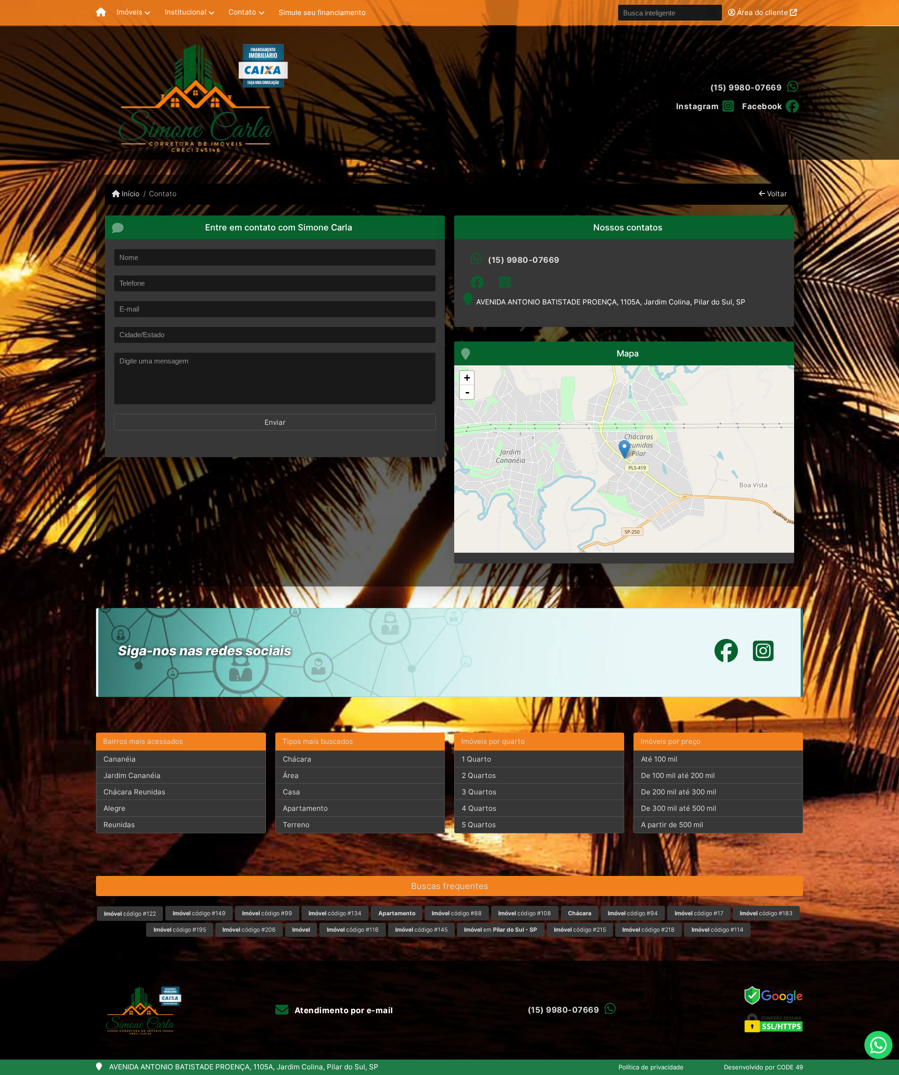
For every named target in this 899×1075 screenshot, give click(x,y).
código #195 (180, 929)
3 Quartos (479, 791)
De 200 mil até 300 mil (678, 791)
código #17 (699, 913)
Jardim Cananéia (132, 775)
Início (130, 193)
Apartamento (305, 808)
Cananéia (119, 759)
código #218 (648, 929)
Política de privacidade (651, 1067)
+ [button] (467, 378)
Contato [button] (242, 11)
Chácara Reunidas (134, 791)
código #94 (633, 913)
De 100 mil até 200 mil (678, 775)
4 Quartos (479, 808)
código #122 (130, 913)
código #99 (267, 913)
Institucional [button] (185, 11)
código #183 (766, 913)
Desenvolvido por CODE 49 (763, 1067)
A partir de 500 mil (672, 824)
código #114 (718, 929)
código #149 (199, 913)
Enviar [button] (275, 422)
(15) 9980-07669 (746, 87)
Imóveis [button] (129, 11)
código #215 (580, 929)
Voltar (776, 193)
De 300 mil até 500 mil (678, 808)
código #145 (421, 929)
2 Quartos (479, 775)
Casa (291, 791)
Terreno (296, 824)
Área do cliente (762, 12)
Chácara (297, 759)
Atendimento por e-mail (342, 1010)
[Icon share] (477, 282)
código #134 (335, 913)
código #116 (353, 929)
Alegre (114, 808)
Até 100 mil (659, 759)
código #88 (457, 913)
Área (291, 775)
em (500, 929)
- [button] (467, 392)
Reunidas (119, 824)
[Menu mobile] (101, 12)
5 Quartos (479, 824)
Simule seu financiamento (322, 12)
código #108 (524, 913)
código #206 (249, 929)
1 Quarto (476, 759)
